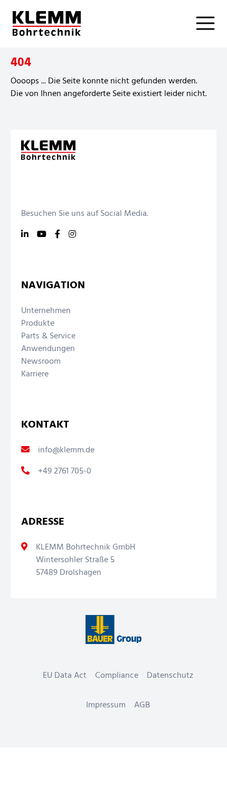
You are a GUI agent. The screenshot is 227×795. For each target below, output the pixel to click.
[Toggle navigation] (212, 23)
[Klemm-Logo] (40, 23)
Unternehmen (46, 311)
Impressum (106, 705)
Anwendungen (48, 349)
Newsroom (41, 361)
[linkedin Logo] (25, 235)
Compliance (116, 676)
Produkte (37, 323)
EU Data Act (65, 676)
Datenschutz (170, 676)
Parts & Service (48, 336)
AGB (142, 705)
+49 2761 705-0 (64, 471)
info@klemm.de (66, 450)
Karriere (35, 374)
